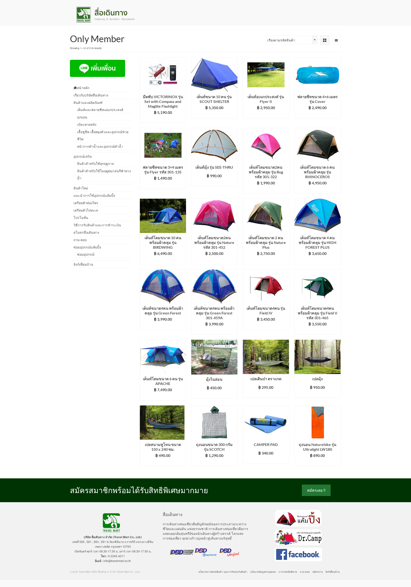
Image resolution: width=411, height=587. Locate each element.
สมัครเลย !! (316, 490)
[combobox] (291, 39)
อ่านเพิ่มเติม (214, 114)
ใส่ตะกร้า (163, 119)
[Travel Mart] (113, 14)
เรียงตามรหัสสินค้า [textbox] (281, 40)
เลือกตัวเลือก (265, 114)
